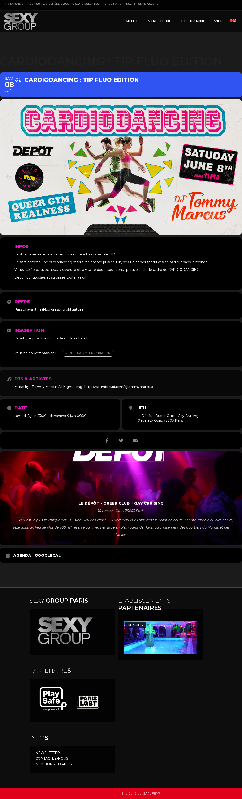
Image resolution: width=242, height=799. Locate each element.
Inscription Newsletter (142, 4)
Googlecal (48, 555)
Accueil (132, 21)
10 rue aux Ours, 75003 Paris (159, 420)
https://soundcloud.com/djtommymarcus (118, 387)
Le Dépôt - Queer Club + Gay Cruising (167, 416)
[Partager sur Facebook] (107, 440)
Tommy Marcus (44, 387)
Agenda (22, 555)
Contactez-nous (191, 21)
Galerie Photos (158, 21)
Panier (217, 21)
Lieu (141, 408)
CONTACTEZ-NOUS (51, 758)
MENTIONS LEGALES (53, 764)
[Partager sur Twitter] (121, 440)
